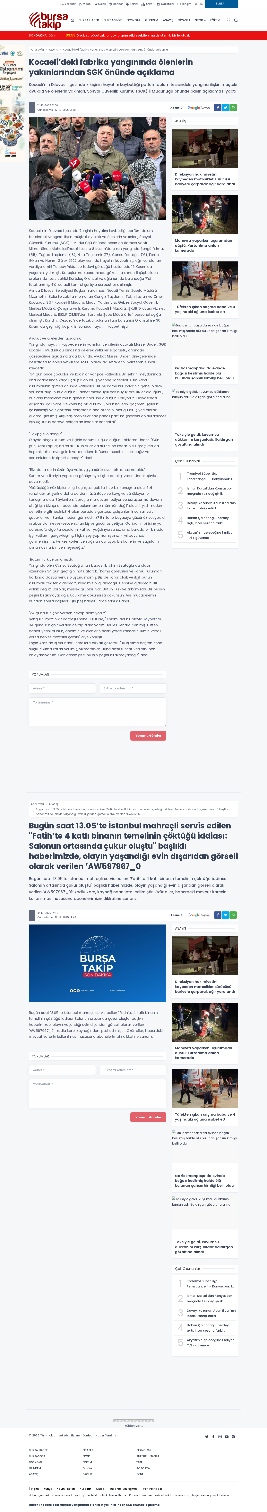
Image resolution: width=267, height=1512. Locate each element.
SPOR (199, 20)
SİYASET (184, 20)
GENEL (53, 1421)
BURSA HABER (89, 20)
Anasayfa (37, 50)
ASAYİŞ (168, 20)
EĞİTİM (215, 20)
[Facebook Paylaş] (217, 107)
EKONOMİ (133, 20)
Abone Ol (176, 108)
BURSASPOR (113, 20)
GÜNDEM (151, 20)
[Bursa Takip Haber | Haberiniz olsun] (48, 20)
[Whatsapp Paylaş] (233, 107)
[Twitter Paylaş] (225, 107)
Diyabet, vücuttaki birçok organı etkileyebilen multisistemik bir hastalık (128, 35)
